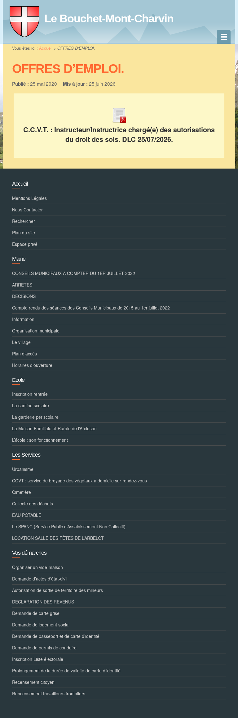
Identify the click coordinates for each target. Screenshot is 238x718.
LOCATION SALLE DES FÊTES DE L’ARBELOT (58, 538)
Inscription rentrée (30, 394)
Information (23, 319)
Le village (21, 342)
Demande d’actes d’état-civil (39, 579)
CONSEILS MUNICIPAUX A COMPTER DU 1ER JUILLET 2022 (73, 273)
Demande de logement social (40, 624)
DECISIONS (24, 296)
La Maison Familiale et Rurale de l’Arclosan (54, 428)
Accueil (45, 48)
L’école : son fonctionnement (40, 440)
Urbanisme (22, 469)
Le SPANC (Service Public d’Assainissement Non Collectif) (69, 526)
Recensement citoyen (33, 682)
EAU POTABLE (26, 515)
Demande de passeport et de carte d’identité (55, 636)
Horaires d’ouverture (32, 365)
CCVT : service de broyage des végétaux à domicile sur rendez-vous (79, 480)
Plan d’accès (24, 353)
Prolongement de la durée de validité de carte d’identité (66, 670)
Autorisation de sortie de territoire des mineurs (57, 590)
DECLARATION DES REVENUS (43, 601)
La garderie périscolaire (35, 417)
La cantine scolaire (30, 405)
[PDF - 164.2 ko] (119, 114)
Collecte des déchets (32, 503)
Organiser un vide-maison (37, 567)
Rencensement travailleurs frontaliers (48, 693)
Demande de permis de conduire (44, 647)
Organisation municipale (36, 330)
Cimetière (21, 492)
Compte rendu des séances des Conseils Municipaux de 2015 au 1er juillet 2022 (91, 308)
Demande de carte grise (36, 613)
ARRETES (22, 285)
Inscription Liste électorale (37, 659)
